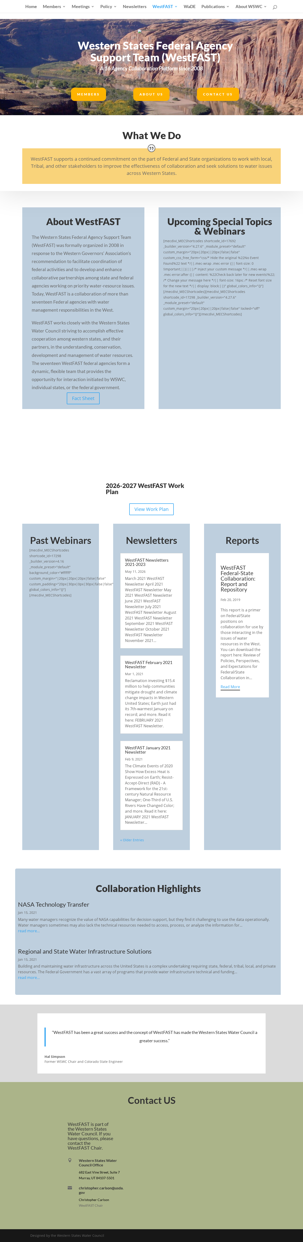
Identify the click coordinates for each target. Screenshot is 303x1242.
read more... (29, 930)
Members (52, 7)
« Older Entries (132, 840)
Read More (230, 686)
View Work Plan (151, 509)
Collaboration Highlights (148, 888)
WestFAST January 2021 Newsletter (147, 750)
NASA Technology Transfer (53, 904)
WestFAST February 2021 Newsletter (148, 664)
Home (31, 7)
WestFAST (162, 7)
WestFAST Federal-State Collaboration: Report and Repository (238, 578)
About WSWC (249, 7)
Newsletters (135, 7)
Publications (213, 7)
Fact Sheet (83, 398)
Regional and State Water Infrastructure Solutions (85, 951)
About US (151, 94)
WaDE (190, 7)
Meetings (81, 7)
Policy (106, 7)
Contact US (218, 94)
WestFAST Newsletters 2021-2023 (147, 562)
